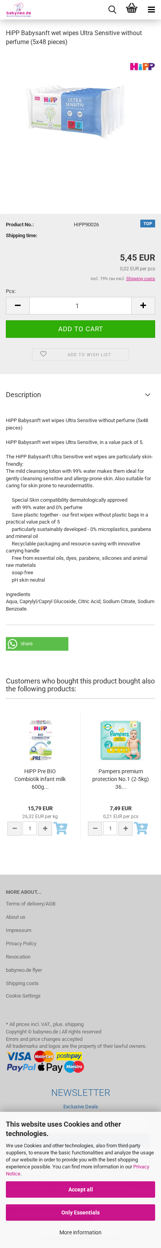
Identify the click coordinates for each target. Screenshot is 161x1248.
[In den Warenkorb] (60, 829)
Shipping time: (22, 235)
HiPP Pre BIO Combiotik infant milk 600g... (40, 779)
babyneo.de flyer (24, 970)
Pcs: (11, 291)
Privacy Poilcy (21, 943)
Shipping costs (22, 983)
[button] (37, 644)
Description (23, 395)
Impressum (18, 930)
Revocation (18, 957)
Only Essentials (80, 1212)
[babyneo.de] (15, 10)
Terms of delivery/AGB (30, 904)
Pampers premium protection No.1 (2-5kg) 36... (120, 779)
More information (80, 1232)
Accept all (80, 1189)
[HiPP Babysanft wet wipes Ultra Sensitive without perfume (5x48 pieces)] (81, 112)
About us (15, 917)
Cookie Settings (23, 996)
